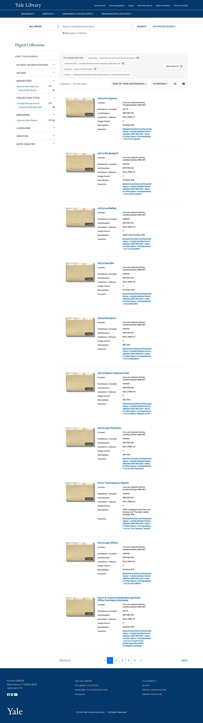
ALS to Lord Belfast (107, 208)
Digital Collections (29, 45)
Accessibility (149, 681)
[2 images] (80, 161)
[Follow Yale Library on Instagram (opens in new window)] (12, 694)
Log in (131, 5)
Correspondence (144, 136)
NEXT (184, 660)
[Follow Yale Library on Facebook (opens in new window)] (8, 694)
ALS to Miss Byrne (106, 318)
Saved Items (99, 5)
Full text (82, 33)
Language (23, 128)
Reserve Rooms (163, 5)
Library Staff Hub (152, 694)
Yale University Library (28, 5)
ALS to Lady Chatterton (109, 428)
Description (70, 33)
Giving (146, 685)
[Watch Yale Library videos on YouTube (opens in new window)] (16, 694)
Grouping (23, 114)
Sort (128, 83)
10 (159, 83)
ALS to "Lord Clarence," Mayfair (113, 483)
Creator (22, 136)
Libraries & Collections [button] (77, 13)
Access (21, 72)
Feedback (80, 694)
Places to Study (181, 5)
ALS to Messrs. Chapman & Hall (113, 373)
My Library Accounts (86, 685)
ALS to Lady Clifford (108, 543)
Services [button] (48, 13)
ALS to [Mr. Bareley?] (108, 153)
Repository (24, 80)
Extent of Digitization (32, 64)
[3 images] (80, 106)
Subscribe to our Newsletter (91, 690)
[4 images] (80, 491)
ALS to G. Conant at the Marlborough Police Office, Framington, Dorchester (119, 599)
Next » (84, 83)
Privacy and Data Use (154, 690)
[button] (142, 26)
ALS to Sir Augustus (107, 98)
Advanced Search (164, 26)
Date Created (25, 144)
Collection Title (28, 97)
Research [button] (27, 13)
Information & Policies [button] (116, 13)
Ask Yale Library (145, 5)
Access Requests (117, 5)
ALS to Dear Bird (106, 263)
